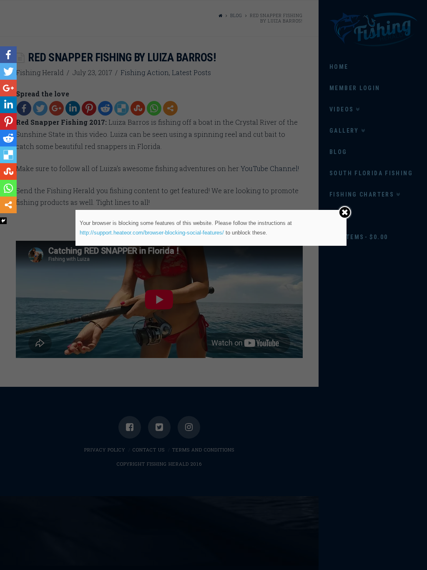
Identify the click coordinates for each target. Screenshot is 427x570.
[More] (8, 205)
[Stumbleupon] (8, 171)
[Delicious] (8, 154)
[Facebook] (8, 54)
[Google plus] (8, 88)
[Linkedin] (8, 104)
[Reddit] (8, 138)
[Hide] (3, 220)
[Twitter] (8, 71)
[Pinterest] (8, 121)
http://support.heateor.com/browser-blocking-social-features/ (152, 233)
